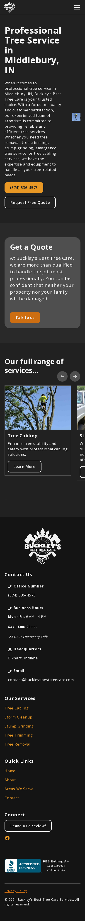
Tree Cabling (17, 708)
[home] (9, 7)
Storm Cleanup (18, 717)
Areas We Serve (19, 788)
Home (10, 770)
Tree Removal (17, 744)
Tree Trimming (19, 735)
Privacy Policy (16, 891)
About (10, 779)
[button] (76, 7)
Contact (12, 797)
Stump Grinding (19, 726)
